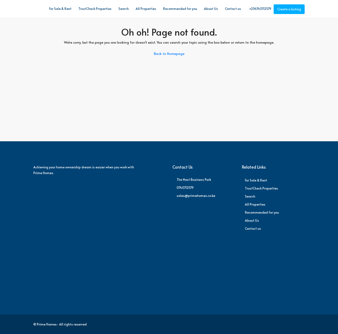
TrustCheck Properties (95, 8)
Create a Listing (289, 9)
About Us (211, 8)
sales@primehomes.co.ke (196, 195)
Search (123, 8)
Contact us (233, 8)
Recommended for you (180, 8)
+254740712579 (260, 8)
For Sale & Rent (60, 8)
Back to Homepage (169, 53)
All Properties (146, 8)
